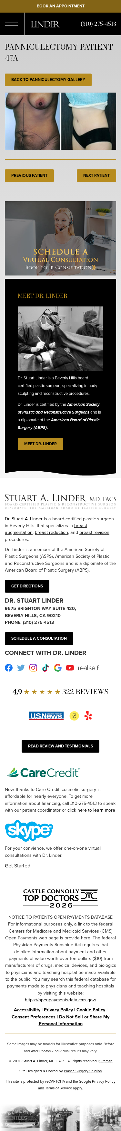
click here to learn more (91, 810)
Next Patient (96, 175)
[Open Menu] (11, 24)
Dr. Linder (45, 24)
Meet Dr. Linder (40, 444)
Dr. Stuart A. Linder (24, 518)
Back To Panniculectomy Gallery (48, 80)
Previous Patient (29, 175)
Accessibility (27, 1009)
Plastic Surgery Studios (83, 1071)
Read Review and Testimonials (60, 746)
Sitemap (106, 1061)
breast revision (94, 532)
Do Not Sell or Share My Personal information (74, 1020)
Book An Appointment (61, 6)
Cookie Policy (90, 1009)
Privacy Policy (58, 1009)
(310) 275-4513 (98, 24)
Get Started (17, 865)
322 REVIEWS (60, 691)
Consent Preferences (33, 1017)
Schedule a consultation (39, 638)
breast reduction (51, 532)
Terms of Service (58, 1088)
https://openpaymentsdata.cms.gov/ (60, 999)
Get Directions (27, 586)
